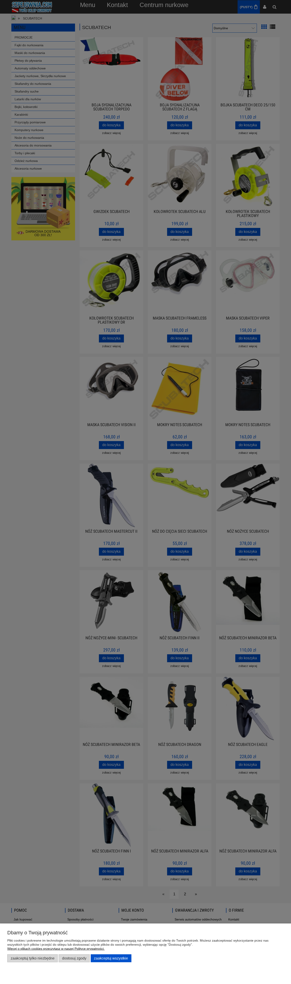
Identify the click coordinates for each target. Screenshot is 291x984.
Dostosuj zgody (74, 958)
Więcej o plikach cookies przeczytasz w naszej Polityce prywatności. (56, 948)
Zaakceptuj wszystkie (111, 958)
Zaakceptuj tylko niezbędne (33, 958)
